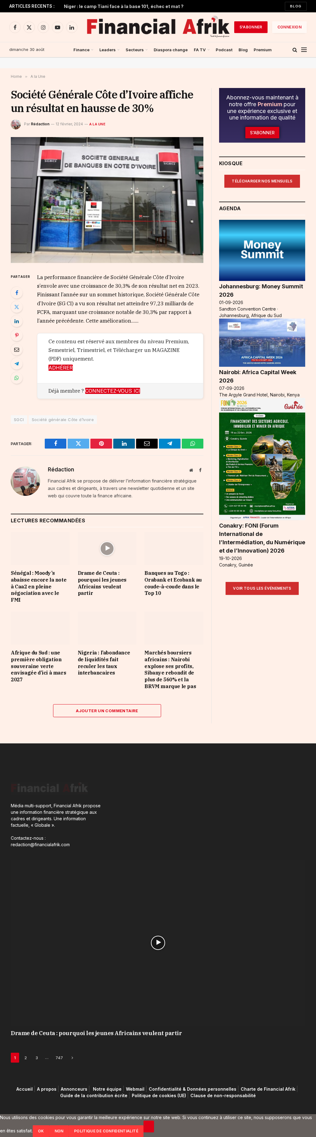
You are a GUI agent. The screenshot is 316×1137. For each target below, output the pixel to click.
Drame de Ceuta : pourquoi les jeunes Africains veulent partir (102, 583)
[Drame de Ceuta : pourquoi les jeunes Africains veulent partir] (107, 548)
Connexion (289, 27)
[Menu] (304, 50)
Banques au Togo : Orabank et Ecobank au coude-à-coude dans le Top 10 (173, 583)
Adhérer (60, 368)
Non (59, 1131)
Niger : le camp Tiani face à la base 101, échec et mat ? (124, 6)
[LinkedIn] (17, 321)
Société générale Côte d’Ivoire (63, 419)
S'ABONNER (250, 27)
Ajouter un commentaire (107, 710)
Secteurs (135, 49)
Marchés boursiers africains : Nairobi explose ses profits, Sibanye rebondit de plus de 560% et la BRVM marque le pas (170, 669)
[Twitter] (17, 307)
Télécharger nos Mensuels (262, 181)
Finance (81, 49)
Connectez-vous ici (112, 391)
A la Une (97, 124)
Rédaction (40, 124)
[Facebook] (17, 293)
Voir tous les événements (262, 588)
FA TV (200, 49)
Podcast (224, 49)
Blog (295, 6)
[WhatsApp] (17, 378)
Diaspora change (171, 49)
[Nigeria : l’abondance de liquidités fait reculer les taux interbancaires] (107, 628)
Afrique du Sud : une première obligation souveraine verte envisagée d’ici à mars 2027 (38, 666)
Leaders (107, 49)
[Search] (294, 50)
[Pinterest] (17, 335)
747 (59, 1057)
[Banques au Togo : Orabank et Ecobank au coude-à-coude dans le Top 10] (173, 548)
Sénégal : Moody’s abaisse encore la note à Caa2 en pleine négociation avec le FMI (38, 586)
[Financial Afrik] (158, 27)
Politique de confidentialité (106, 1131)
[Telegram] (17, 364)
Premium (263, 49)
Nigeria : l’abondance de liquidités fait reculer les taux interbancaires (104, 663)
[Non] (148, 1126)
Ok (41, 1131)
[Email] (17, 349)
